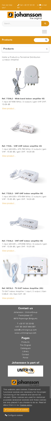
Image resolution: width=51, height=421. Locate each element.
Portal (25, 358)
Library (25, 352)
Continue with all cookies (17, 410)
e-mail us (43, 6)
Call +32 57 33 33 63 (25, 6)
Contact (25, 355)
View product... (9, 109)
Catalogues (26, 348)
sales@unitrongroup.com (25, 330)
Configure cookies (15, 415)
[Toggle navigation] (45, 31)
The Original (25, 345)
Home (4, 57)
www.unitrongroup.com (25, 333)
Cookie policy (26, 405)
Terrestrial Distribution (30, 57)
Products (14, 57)
